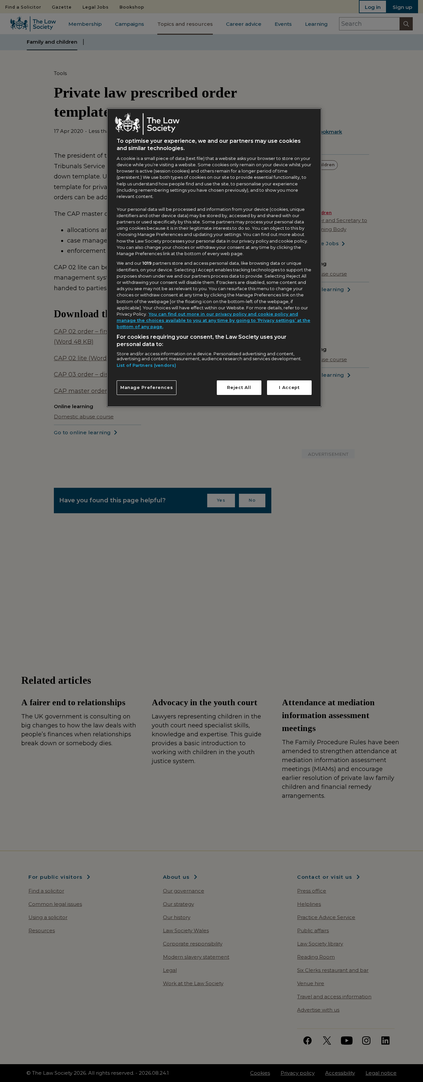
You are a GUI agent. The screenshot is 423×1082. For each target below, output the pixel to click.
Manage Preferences (146, 387)
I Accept (289, 387)
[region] (214, 257)
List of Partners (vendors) (146, 365)
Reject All (239, 387)
